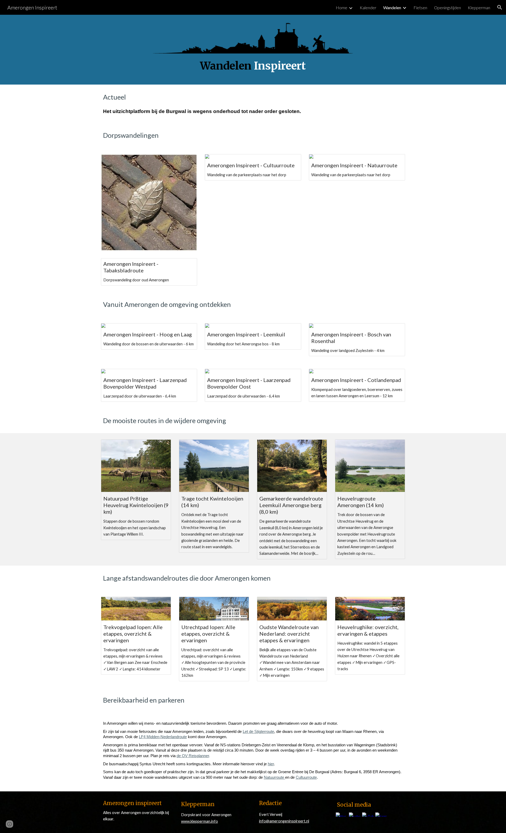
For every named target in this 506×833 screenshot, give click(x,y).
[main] (253, 66)
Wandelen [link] (392, 7)
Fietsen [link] (420, 7)
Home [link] (341, 7)
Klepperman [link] (479, 7)
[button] (499, 7)
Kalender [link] (368, 7)
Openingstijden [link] (447, 7)
